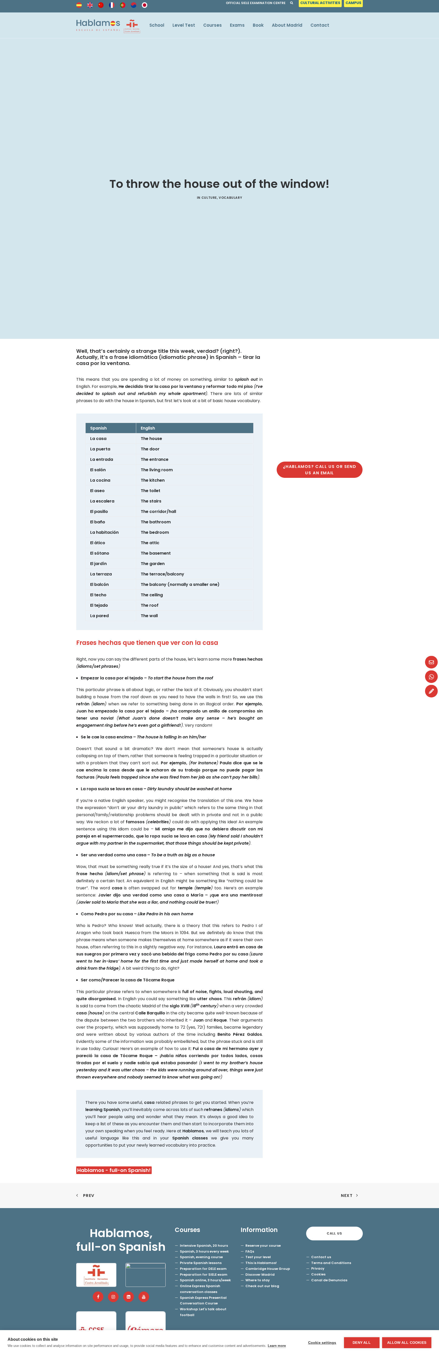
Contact (319, 25)
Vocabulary (230, 197)
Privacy (317, 1268)
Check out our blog (262, 1286)
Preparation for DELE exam (203, 1268)
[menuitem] (321, 4)
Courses (212, 25)
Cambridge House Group (267, 1268)
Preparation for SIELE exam (203, 1274)
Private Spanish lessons (201, 1262)
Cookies (318, 1274)
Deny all (362, 1343)
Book (258, 25)
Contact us (321, 1257)
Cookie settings (322, 1343)
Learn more (277, 1346)
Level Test (184, 25)
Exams (237, 25)
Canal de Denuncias (329, 1280)
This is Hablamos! (261, 1262)
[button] (98, 1296)
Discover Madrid (260, 1274)
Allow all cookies (406, 1343)
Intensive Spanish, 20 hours (204, 1245)
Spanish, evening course (201, 1257)
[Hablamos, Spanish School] (108, 25)
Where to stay (257, 1280)
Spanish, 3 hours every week (204, 1251)
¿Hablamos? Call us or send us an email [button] (320, 470)
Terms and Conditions (331, 1262)
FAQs (249, 1251)
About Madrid (287, 25)
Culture (209, 197)
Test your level (258, 1257)
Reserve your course (263, 1245)
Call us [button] (334, 1233)
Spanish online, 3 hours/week (205, 1280)
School (156, 25)
